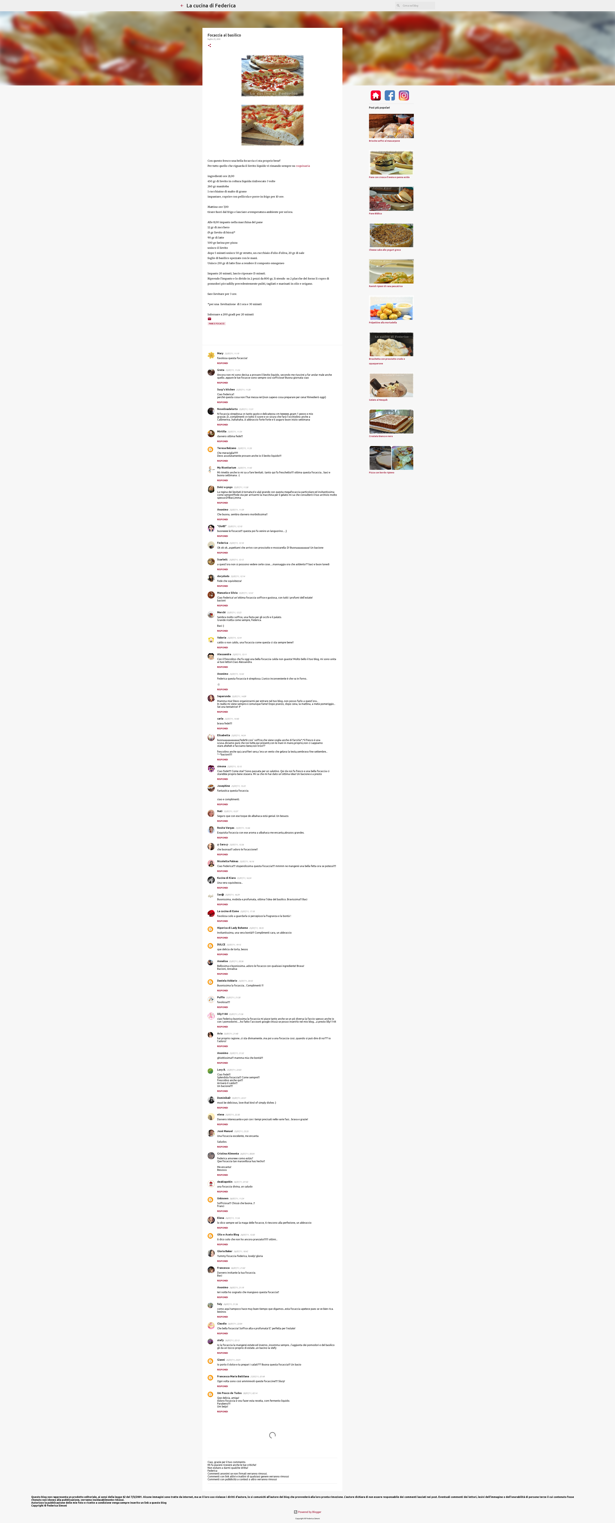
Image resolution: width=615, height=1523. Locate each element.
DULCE (221, 944)
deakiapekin (224, 1181)
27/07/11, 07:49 (257, 1376)
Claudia (221, 1323)
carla (220, 718)
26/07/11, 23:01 (233, 1360)
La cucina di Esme (228, 911)
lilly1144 (222, 1014)
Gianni (221, 1359)
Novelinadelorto (227, 409)
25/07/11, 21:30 (233, 997)
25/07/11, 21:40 (231, 1034)
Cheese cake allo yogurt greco (385, 250)
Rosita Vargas (225, 827)
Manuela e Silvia (227, 592)
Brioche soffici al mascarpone (384, 141)
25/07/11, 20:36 (236, 961)
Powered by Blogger (309, 1512)
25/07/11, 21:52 (237, 1053)
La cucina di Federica (211, 5)
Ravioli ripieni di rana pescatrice (386, 286)
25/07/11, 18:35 (256, 928)
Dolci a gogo (225, 487)
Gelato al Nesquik (378, 400)
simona (221, 766)
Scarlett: (222, 559)
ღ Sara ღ (222, 844)
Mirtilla (221, 431)
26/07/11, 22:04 (235, 1324)
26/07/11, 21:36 (230, 1304)
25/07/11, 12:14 (238, 576)
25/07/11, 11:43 (245, 468)
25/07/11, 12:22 (246, 593)
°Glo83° (221, 526)
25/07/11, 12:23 (234, 612)
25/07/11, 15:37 (231, 811)
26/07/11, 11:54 (232, 1218)
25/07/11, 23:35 (241, 1131)
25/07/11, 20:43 (245, 981)
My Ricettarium (226, 467)
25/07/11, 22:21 (239, 1098)
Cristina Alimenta (228, 1153)
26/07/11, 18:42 (241, 1251)
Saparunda (223, 696)
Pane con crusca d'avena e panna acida (389, 177)
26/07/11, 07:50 (241, 1182)
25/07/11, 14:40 (232, 719)
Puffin (221, 997)
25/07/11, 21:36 (236, 1014)
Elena (220, 1217)
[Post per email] (209, 320)
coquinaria (303, 165)
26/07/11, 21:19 (237, 1287)
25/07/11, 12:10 (235, 526)
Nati (219, 811)
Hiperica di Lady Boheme (232, 927)
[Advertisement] (358, 138)
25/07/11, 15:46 (243, 828)
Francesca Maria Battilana (233, 1376)
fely (219, 1304)
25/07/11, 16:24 (244, 878)
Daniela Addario (227, 980)
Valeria (221, 637)
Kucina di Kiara (226, 877)
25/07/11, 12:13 (236, 560)
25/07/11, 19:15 (234, 945)
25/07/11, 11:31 (246, 409)
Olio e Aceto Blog (228, 1234)
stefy (220, 1340)
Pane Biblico (375, 213)
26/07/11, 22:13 (232, 1340)
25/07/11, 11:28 (243, 390)
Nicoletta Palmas (227, 861)
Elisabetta (223, 735)
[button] (209, 46)
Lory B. (221, 1069)
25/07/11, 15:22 (238, 786)
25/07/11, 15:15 (234, 766)
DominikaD (223, 1097)
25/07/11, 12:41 (234, 638)
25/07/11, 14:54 (238, 735)
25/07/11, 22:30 (232, 1115)
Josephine (223, 785)
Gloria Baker (224, 1251)
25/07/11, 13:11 (239, 654)
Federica (222, 542)
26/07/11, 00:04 (247, 1154)
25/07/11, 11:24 (233, 370)
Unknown (222, 1198)
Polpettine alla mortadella (383, 322)
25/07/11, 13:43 (237, 674)
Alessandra (224, 654)
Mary (220, 353)
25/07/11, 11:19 (232, 353)
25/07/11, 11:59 (237, 510)
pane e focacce (217, 324)
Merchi (221, 612)
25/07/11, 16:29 (232, 895)
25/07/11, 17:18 (247, 911)
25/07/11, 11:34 (235, 431)
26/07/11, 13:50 (247, 1235)
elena (220, 1114)
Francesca (223, 1267)
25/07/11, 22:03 (234, 1070)
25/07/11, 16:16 (247, 861)
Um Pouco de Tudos (229, 1393)
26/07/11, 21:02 (238, 1268)
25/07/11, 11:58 (241, 487)
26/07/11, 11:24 (237, 1198)
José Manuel (225, 1131)
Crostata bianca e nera (381, 436)
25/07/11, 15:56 (237, 844)
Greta (220, 370)
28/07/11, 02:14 (250, 1393)
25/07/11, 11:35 (245, 448)
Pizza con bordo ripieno (381, 472)
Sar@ (220, 894)
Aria (219, 1033)
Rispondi (222, 363)
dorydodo (223, 576)
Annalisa (222, 961)
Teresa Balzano (226, 448)
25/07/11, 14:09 (239, 696)
